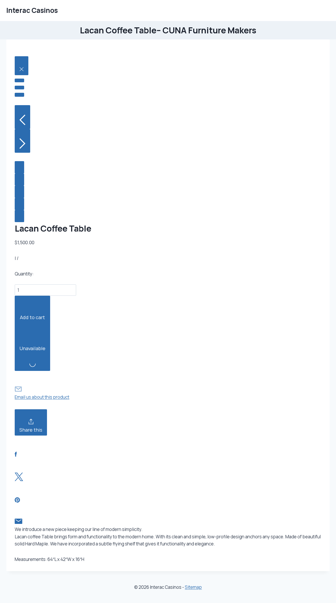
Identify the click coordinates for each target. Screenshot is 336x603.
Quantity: (24, 274)
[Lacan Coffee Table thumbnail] (19, 167)
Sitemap (193, 587)
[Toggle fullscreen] (19, 87)
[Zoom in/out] (19, 94)
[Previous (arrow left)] (22, 117)
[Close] (21, 65)
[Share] (19, 80)
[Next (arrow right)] (22, 141)
